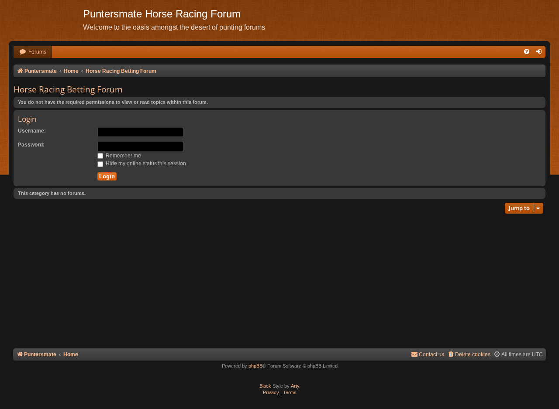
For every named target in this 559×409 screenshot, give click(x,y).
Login (27, 119)
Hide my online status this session (145, 163)
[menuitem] (32, 52)
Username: (32, 131)
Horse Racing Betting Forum (68, 89)
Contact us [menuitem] (431, 354)
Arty (295, 386)
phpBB (255, 365)
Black (265, 386)
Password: (31, 145)
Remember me (122, 156)
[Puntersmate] (46, 19)
